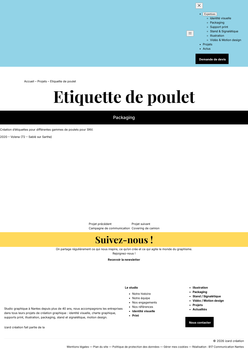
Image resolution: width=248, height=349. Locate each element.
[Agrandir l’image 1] (27, 172)
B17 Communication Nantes (226, 346)
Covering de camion (145, 228)
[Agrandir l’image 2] (27, 212)
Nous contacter (200, 322)
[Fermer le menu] (199, 6)
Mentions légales (78, 346)
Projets (42, 81)
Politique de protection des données (135, 346)
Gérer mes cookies (176, 346)
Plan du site (100, 346)
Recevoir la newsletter (124, 259)
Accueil (29, 81)
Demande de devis (212, 59)
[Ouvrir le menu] (190, 33)
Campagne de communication (109, 228)
